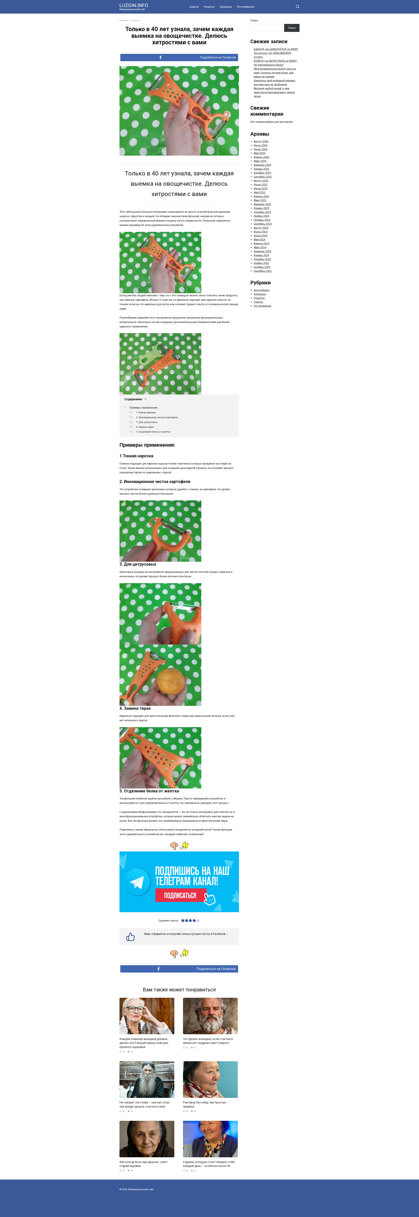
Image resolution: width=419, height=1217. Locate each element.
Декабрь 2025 (262, 172)
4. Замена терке (145, 427)
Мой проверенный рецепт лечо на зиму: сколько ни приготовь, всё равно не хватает (275, 72)
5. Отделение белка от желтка (153, 431)
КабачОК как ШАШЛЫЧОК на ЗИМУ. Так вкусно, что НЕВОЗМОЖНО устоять (276, 53)
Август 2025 (261, 180)
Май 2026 (259, 153)
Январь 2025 (261, 208)
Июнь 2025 (260, 188)
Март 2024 (260, 247)
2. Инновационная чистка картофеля (157, 417)
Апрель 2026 (261, 157)
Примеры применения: (143, 407)
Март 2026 (260, 161)
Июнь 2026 (260, 149)
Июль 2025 (260, 184)
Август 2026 (261, 141)
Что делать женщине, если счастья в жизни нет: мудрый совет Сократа (208, 1041)
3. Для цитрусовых (146, 422)
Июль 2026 (260, 145)
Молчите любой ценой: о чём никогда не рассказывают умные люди (274, 92)
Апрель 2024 (261, 243)
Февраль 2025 (262, 204)
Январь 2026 (261, 168)
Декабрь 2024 (262, 212)
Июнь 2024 (260, 235)
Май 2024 (259, 239)
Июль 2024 (260, 231)
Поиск (254, 20)
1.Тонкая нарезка (146, 412)
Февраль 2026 (262, 165)
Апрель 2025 (261, 196)
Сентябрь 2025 (263, 176)
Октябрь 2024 (262, 220)
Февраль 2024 (262, 251)
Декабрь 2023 (262, 259)
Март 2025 (260, 200)
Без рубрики (261, 290)
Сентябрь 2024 (263, 223)
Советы (194, 6)
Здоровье (226, 6)
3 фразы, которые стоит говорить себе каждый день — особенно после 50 (209, 1164)
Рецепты (209, 6)
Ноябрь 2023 (261, 263)
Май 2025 (259, 192)
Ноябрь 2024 (261, 216)
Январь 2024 (261, 255)
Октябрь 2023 (262, 267)
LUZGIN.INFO (133, 5)
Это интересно (246, 6)
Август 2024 (261, 227)
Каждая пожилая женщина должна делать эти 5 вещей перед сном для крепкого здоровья (143, 1042)
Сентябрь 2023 (263, 271)
